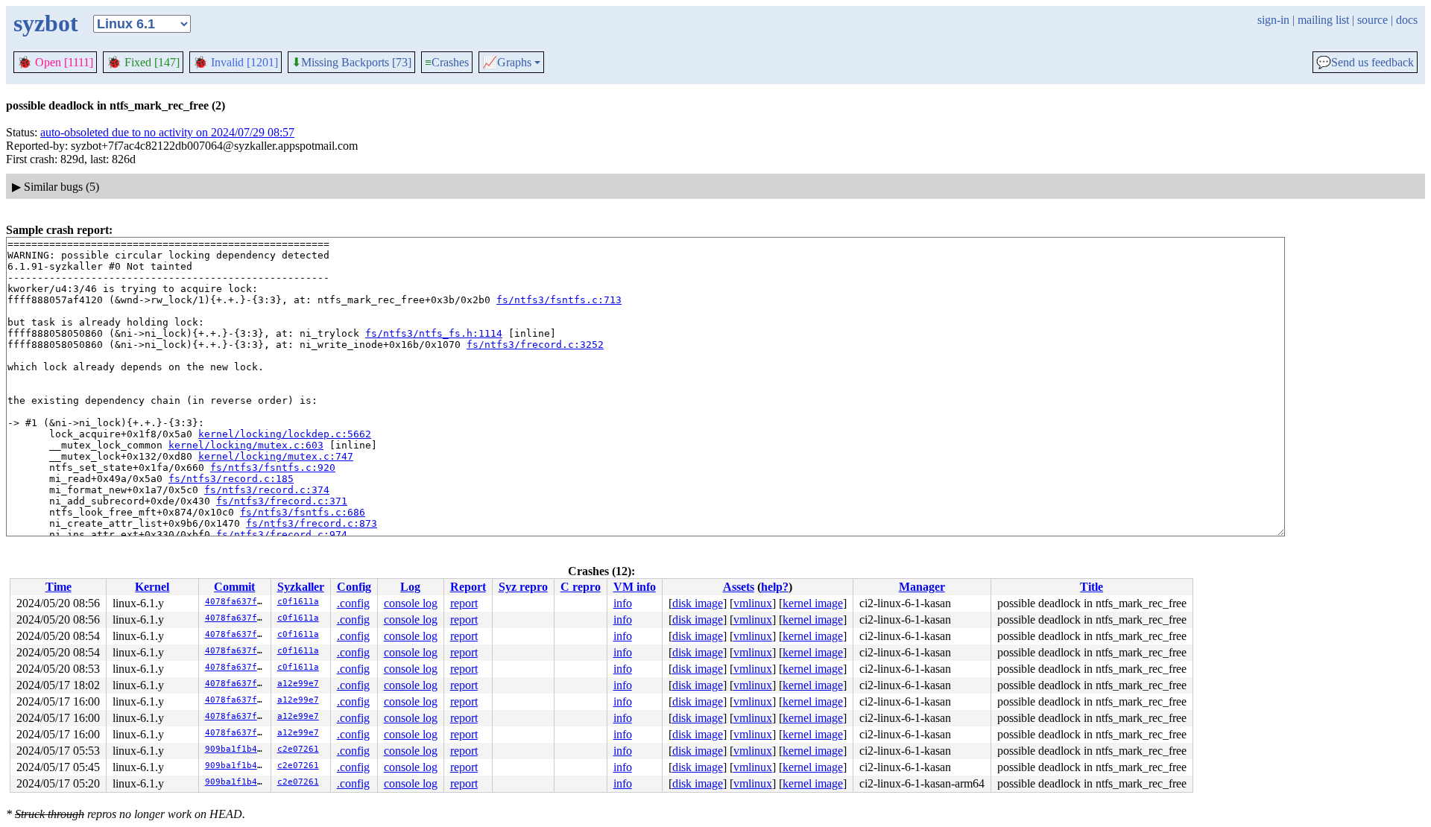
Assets (738, 586)
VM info (634, 586)
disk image (697, 603)
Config (354, 586)
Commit (234, 586)
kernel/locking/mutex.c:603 (245, 445)
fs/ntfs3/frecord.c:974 (281, 534)
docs (1407, 19)
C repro (580, 586)
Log (410, 586)
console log (410, 603)
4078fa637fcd (236, 601)
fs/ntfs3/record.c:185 (231, 478)
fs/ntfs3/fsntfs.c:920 (272, 467)
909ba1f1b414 (236, 749)
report (464, 603)
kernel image (813, 603)
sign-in (1273, 19)
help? (775, 586)
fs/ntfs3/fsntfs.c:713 (559, 299)
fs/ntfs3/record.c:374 (266, 489)
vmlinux (752, 603)
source (1372, 19)
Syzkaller (300, 586)
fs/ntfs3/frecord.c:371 (281, 501)
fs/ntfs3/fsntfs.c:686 (302, 512)
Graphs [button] (506, 62)
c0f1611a (298, 601)
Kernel (152, 586)
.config (353, 603)
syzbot (45, 23)
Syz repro (523, 586)
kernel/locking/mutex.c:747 (275, 456)
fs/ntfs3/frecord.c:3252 (535, 344)
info (622, 603)
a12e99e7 (298, 683)
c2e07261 (298, 749)
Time (58, 586)
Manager (922, 586)
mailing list (1323, 19)
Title (1091, 586)
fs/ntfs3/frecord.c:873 (311, 523)
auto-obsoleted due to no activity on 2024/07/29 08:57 (167, 132)
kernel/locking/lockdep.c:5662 (284, 434)
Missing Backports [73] (351, 62)
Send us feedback (1365, 62)
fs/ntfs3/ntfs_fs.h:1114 (433, 333)
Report (468, 586)
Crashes (447, 62)
